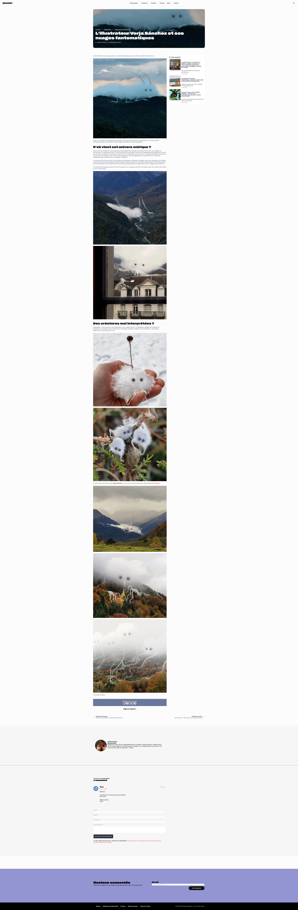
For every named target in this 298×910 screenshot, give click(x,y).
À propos (122, 906)
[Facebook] (124, 703)
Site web (96, 820)
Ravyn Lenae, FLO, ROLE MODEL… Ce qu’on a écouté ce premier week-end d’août (191, 94)
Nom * (96, 810)
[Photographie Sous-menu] (138, 3)
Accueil (97, 29)
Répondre (162, 787)
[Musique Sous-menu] (156, 3)
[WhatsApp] (132, 703)
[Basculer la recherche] (293, 3)
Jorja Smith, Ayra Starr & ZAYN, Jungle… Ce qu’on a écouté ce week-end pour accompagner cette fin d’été (191, 65)
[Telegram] (135, 703)
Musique (153, 3)
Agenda (176, 3)
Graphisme (144, 3)
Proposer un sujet (145, 906)
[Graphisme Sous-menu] (148, 3)
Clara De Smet (111, 743)
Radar (168, 3)
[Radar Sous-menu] (171, 3)
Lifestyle (162, 3)
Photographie (134, 3)
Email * (96, 815)
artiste (102, 695)
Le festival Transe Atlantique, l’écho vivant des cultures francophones (192, 80)
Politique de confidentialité (110, 906)
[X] (127, 703)
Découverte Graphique (122, 29)
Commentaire (99, 825)
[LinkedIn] (130, 703)
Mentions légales (133, 906)
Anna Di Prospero (154, 483)
